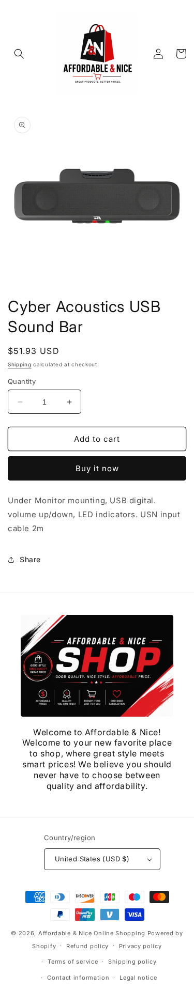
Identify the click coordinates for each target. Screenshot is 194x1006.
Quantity (22, 381)
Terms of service (73, 961)
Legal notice (138, 977)
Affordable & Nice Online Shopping (91, 933)
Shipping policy (132, 961)
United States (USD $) (92, 859)
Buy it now (97, 468)
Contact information (78, 977)
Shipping (20, 364)
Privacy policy (140, 946)
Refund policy (87, 946)
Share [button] (30, 559)
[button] (19, 53)
